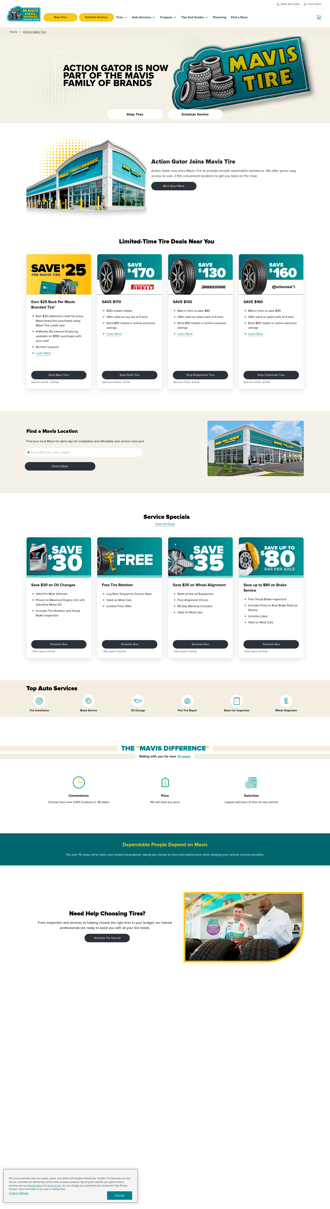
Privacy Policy (35, 1185)
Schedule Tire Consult (107, 938)
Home (14, 32)
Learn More (43, 353)
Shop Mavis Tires (59, 375)
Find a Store (60, 466)
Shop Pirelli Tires (130, 375)
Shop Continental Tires (271, 375)
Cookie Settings (19, 1193)
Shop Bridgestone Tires (200, 375)
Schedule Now (58, 644)
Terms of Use (54, 1185)
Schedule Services (96, 17)
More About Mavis (174, 186)
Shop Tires (60, 17)
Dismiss (119, 1195)
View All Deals (165, 524)
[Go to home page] (24, 13)
